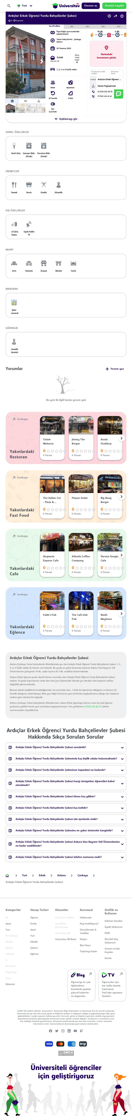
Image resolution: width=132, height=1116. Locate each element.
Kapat (53, 593)
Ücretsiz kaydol (73, 593)
